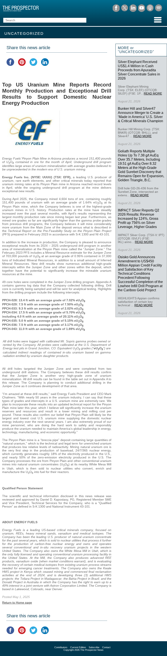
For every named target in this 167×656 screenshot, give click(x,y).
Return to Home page (17, 602)
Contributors (60, 647)
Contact (106, 647)
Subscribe (94, 647)
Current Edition (78, 647)
